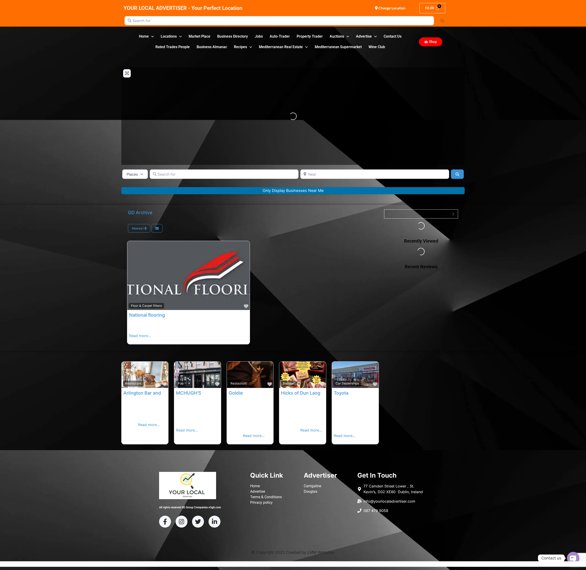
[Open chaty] (573, 558)
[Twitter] (198, 522)
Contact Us (393, 36)
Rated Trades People (172, 47)
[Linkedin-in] (214, 522)
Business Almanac (212, 47)
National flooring (147, 315)
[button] (146, 36)
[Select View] (157, 228)
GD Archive (140, 212)
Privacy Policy (310, 564)
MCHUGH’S (188, 393)
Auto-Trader (280, 36)
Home (144, 36)
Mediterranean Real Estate (281, 47)
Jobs (259, 36)
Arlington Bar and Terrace (151, 393)
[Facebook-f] (165, 522)
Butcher (289, 383)
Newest (138, 228)
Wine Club (377, 47)
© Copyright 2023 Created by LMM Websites (293, 552)
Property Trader (310, 36)
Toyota (341, 393)
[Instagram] (181, 522)
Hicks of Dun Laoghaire (306, 393)
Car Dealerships (347, 383)
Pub (181, 383)
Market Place (199, 36)
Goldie (236, 393)
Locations (169, 36)
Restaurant (133, 383)
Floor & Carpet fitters (146, 305)
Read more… (140, 335)
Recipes (240, 47)
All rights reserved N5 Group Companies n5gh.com (190, 507)
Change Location (391, 8)
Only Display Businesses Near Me (293, 190)
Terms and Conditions (281, 564)
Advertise (364, 36)
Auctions (337, 36)
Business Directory (232, 36)
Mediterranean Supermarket (338, 47)
